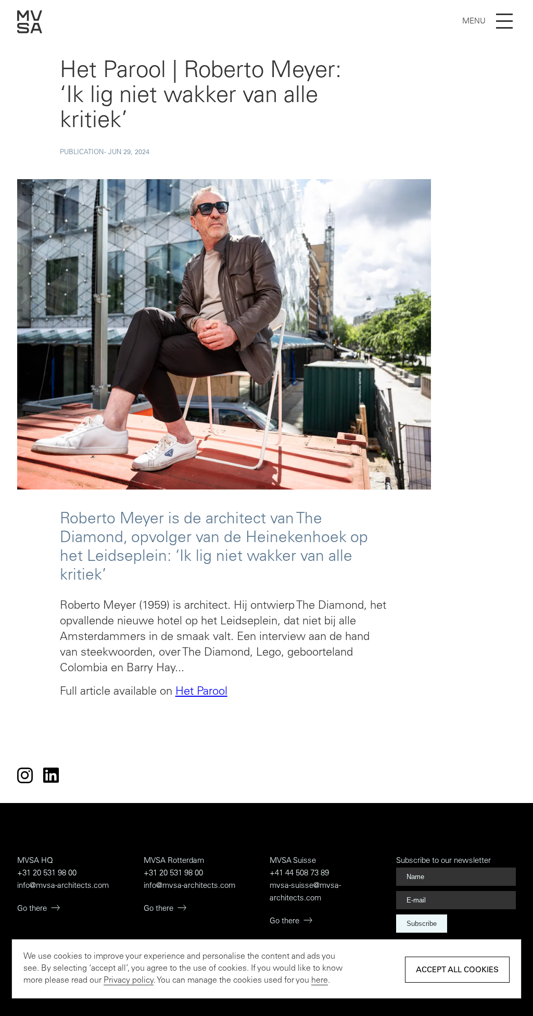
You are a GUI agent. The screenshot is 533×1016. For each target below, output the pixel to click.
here (319, 980)
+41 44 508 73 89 (299, 873)
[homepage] (29, 31)
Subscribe (422, 923)
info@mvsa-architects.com (63, 886)
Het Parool (201, 692)
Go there (32, 909)
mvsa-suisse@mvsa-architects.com (305, 892)
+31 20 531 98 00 (47, 873)
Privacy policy (129, 980)
